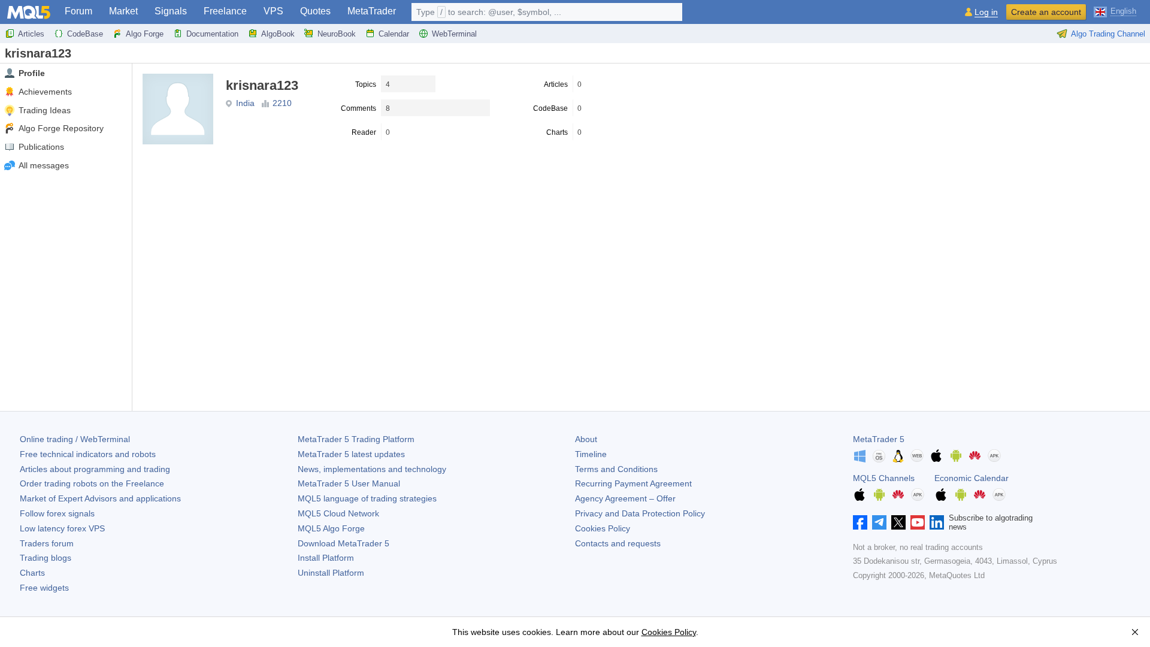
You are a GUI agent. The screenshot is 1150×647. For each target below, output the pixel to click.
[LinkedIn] (937, 522)
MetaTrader (371, 11)
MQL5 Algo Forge (331, 528)
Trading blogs (45, 558)
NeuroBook (336, 33)
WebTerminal (454, 33)
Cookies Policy (602, 528)
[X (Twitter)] (898, 522)
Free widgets (44, 587)
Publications (41, 147)
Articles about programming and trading (95, 469)
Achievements (45, 91)
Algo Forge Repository (61, 128)
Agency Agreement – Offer (625, 498)
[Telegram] (879, 522)
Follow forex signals (57, 513)
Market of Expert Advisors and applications (100, 498)
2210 (282, 103)
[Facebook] (860, 522)
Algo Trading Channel (1108, 33)
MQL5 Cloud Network (338, 513)
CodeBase (85, 33)
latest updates (351, 454)
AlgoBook (278, 33)
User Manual (349, 483)
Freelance (225, 11)
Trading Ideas (45, 110)
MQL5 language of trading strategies (367, 498)
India (245, 103)
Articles (31, 33)
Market (123, 11)
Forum (78, 11)
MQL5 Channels (884, 478)
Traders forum (47, 543)
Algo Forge (145, 33)
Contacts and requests (618, 543)
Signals (171, 11)
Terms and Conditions (616, 469)
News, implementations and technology (372, 469)
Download (343, 543)
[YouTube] (917, 522)
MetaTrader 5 (878, 439)
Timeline (591, 454)
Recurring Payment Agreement (633, 483)
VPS (273, 11)
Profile (32, 73)
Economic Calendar (971, 478)
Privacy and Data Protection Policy (640, 513)
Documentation (212, 33)
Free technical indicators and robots (88, 454)
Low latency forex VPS (62, 528)
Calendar (394, 33)
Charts (32, 573)
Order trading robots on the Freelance (92, 483)
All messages (44, 165)
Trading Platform (356, 439)
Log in (986, 12)
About (586, 439)
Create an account (1046, 12)
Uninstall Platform (331, 573)
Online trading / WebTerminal (75, 439)
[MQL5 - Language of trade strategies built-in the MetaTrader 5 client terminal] (28, 12)
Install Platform (326, 558)
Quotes (315, 11)
